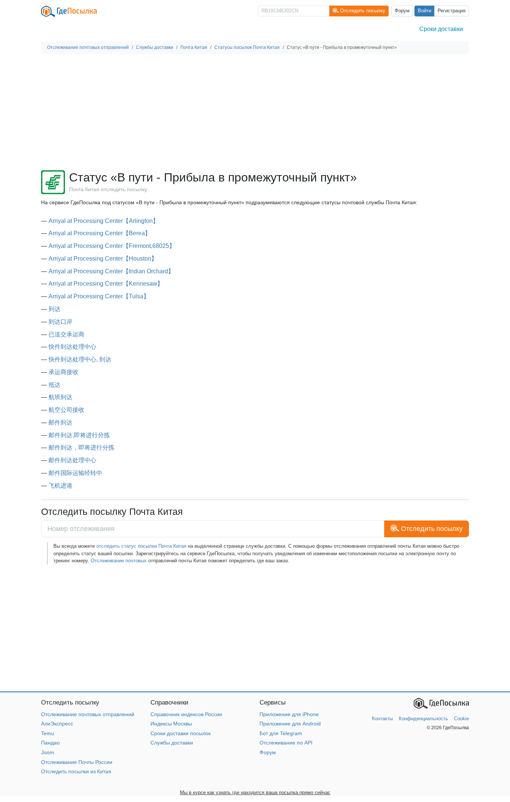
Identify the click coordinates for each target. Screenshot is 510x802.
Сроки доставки (441, 29)
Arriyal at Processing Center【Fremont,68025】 (112, 246)
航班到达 (60, 397)
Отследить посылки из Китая (76, 771)
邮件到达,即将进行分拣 (79, 435)
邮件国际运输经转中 (75, 473)
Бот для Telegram (280, 733)
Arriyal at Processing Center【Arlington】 (104, 221)
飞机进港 (60, 485)
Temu (47, 733)
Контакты (382, 718)
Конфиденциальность (423, 718)
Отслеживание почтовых (119, 560)
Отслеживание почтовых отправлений (87, 714)
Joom (47, 752)
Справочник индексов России (186, 714)
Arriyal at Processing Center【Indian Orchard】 (111, 271)
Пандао (50, 743)
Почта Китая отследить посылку (108, 189)
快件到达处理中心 (72, 347)
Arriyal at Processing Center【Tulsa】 (99, 296)
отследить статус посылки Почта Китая (141, 546)
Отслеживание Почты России (76, 762)
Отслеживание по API (285, 743)
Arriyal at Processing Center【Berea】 (100, 233)
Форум (402, 10)
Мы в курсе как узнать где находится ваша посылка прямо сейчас (255, 792)
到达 (54, 309)
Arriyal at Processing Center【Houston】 (103, 258)
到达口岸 (60, 321)
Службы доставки (171, 743)
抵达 (54, 385)
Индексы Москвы (171, 724)
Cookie (461, 718)
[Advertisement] (255, 112)
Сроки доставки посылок (180, 733)
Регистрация (452, 10)
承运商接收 (63, 372)
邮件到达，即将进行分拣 (81, 447)
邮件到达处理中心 (72, 460)
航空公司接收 (66, 410)
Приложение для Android (290, 724)
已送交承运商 (66, 334)
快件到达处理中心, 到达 (80, 359)
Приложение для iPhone (289, 714)
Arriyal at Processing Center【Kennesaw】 (106, 283)
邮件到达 (60, 422)
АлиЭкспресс (57, 724)
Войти (424, 10)
